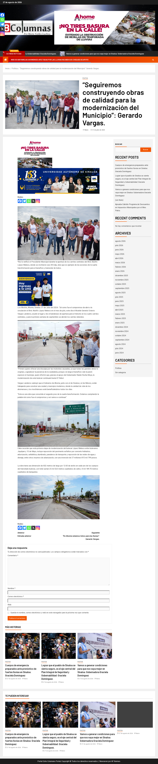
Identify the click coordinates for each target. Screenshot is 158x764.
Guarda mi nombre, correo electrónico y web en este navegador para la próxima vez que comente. (50, 613)
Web (9, 605)
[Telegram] (24, 201)
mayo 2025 (119, 305)
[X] (33, 201)
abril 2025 (119, 310)
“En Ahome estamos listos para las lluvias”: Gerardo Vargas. (81, 536)
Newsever (103, 761)
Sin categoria (120, 372)
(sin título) (119, 200)
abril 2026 (119, 258)
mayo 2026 (119, 254)
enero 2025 (119, 323)
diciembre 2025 (121, 275)
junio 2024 (119, 353)
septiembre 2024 (122, 340)
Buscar (118, 144)
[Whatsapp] (29, 201)
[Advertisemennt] (104, 28)
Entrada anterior (24, 534)
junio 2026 (119, 250)
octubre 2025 (120, 284)
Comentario (13, 555)
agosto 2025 (120, 293)
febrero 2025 (120, 318)
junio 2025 (119, 301)
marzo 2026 (120, 263)
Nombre (11, 588)
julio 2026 (119, 245)
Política (85, 78)
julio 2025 (119, 297)
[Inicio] (5, 60)
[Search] (153, 60)
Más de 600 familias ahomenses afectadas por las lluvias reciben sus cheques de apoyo (49, 60)
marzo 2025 (120, 314)
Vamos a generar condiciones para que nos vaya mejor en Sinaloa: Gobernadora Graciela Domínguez (67, 54)
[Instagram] (38, 201)
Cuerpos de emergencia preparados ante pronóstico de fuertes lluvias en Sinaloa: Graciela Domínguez (131, 168)
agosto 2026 (120, 241)
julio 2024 (119, 348)
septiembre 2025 (122, 288)
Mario (87, 130)
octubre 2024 (120, 335)
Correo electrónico (16, 596)
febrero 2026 (120, 267)
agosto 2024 (120, 344)
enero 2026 (119, 271)
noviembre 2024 (121, 331)
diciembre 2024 (121, 327)
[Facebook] (20, 201)
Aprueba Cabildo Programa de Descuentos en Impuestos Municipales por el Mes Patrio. (132, 207)
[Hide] (1, 38)
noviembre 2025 (121, 280)
